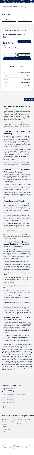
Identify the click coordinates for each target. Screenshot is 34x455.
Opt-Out (32, 446)
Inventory (6, 416)
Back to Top (29, 100)
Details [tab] (12, 66)
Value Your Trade (17, 59)
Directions (28, 422)
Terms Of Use (14, 446)
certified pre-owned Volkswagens (14, 184)
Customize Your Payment (9, 55)
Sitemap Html (23, 446)
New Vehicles (5, 419)
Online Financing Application (14, 231)
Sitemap (18, 446)
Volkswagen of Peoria (5, 446)
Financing (21, 416)
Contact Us (9, 390)
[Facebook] (4, 407)
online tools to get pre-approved (21, 266)
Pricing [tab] (22, 66)
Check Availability (24, 41)
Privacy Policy (10, 446)
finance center (9, 210)
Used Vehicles (6, 422)
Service (13, 416)
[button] (29, 32)
